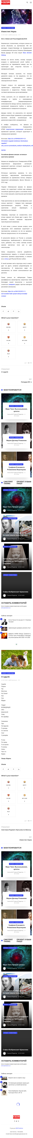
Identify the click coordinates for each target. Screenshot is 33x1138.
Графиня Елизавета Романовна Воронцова (16, 468)
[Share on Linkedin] (19, 769)
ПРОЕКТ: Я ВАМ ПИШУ (8, 28)
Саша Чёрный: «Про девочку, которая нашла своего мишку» (15, 534)
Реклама (20, 1131)
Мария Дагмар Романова (16, 440)
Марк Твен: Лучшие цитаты (14, 507)
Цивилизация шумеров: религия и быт (19, 628)
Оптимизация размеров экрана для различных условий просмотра (18, 1084)
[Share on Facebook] (3, 769)
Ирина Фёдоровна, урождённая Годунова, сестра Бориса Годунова (15, 561)
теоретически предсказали (14, 129)
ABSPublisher (19, 1128)
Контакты (13, 1131)
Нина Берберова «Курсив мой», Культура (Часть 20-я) (17, 1092)
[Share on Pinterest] (13, 769)
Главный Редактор (18, 414)
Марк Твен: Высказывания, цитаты (16, 410)
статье (6, 259)
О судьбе (4, 372)
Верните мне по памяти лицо (16, 1078)
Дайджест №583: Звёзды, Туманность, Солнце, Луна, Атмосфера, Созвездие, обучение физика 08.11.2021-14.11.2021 (19, 635)
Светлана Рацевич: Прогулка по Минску (16, 830)
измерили (12, 284)
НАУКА (3, 150)
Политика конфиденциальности (16, 1134)
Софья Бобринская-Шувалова (15, 592)
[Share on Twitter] (8, 769)
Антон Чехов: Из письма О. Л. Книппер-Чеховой (19, 621)
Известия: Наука (26, 840)
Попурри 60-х (26, 382)
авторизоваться (5, 607)
